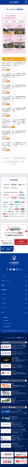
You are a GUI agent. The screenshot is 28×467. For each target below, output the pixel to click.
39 (21, 158)
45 (15, 161)
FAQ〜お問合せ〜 (7, 326)
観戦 (2, 285)
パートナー (4, 307)
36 (14, 158)
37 (16, 158)
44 (12, 161)
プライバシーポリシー (7, 323)
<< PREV (5, 158)
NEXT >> (14, 164)
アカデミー (4, 303)
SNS (2, 312)
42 (7, 161)
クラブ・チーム (5, 280)
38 (19, 158)
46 (17, 161)
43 (10, 161)
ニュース (3, 276)
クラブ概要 (5, 320)
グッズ (3, 298)
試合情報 (3, 289)
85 (22, 161)
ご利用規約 (5, 317)
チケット (3, 294)
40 (24, 158)
